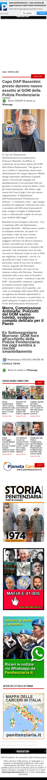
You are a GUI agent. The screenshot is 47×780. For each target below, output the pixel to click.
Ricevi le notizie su (21, 370)
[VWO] (8, 13)
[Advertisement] (23, 42)
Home (4, 72)
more (40, 382)
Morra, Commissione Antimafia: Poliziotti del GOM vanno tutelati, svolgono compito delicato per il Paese (22, 316)
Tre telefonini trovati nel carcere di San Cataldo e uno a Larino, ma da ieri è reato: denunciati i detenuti (23, 444)
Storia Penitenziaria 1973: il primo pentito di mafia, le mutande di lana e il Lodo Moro (9, 407)
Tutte (39, 465)
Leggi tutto (7, 416)
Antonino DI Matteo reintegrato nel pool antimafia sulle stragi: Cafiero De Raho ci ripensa (23, 407)
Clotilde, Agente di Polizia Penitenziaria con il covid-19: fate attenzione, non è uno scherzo (37, 407)
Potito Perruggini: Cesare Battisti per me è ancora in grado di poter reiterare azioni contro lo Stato (8, 444)
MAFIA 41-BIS (13, 72)
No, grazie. (27, 13)
